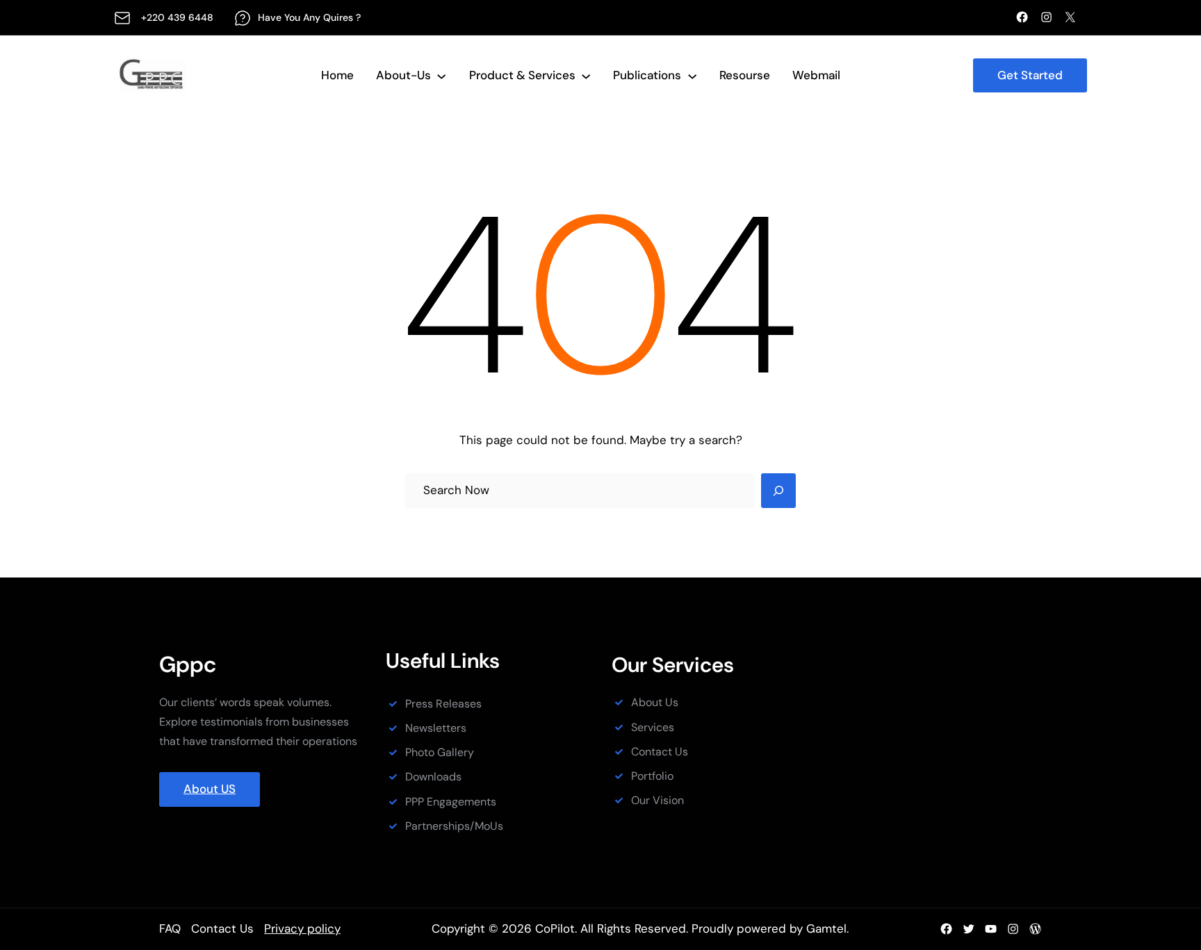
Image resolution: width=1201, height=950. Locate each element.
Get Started (1030, 75)
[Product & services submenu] (586, 75)
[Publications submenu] (692, 75)
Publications (647, 75)
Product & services (522, 75)
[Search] (778, 490)
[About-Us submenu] (441, 75)
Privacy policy (302, 928)
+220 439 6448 (177, 17)
